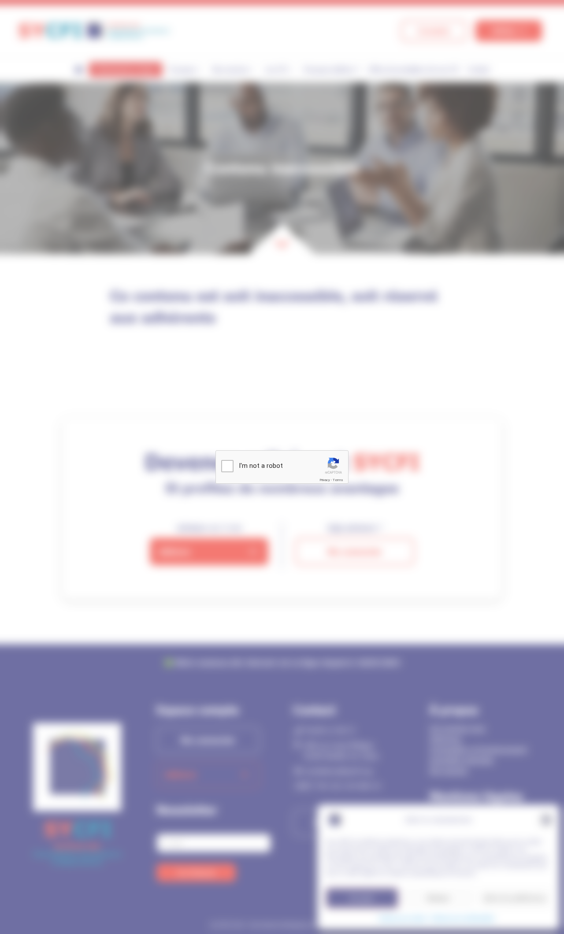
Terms (338, 480)
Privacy (324, 480)
